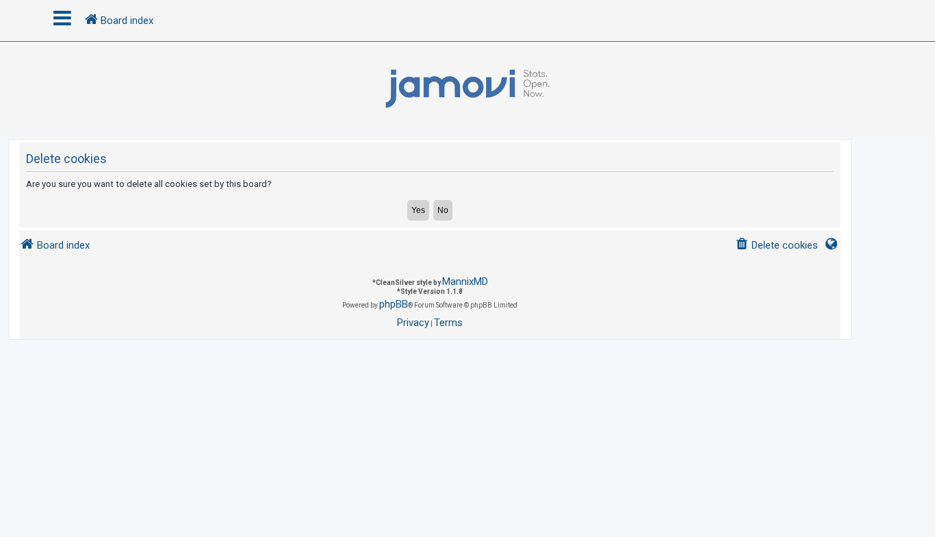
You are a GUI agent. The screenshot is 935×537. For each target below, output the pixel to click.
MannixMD (465, 281)
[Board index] (467, 89)
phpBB (393, 304)
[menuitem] (776, 245)
